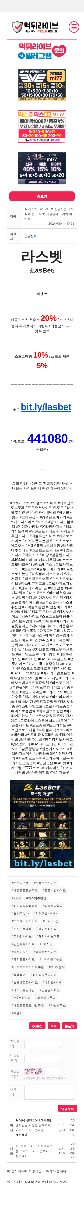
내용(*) (13, 1092)
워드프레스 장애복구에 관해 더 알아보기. (37, 1182)
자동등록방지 (14, 1073)
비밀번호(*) (14, 1057)
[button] (28, 236)
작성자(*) (14, 1043)
